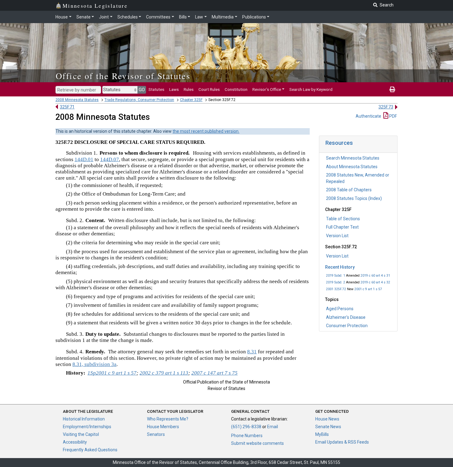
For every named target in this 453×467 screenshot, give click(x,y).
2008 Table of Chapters (349, 189)
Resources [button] (339, 143)
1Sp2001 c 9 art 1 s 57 (112, 373)
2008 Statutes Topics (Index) (354, 198)
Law (199, 16)
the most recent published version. (206, 131)
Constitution (236, 89)
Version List (337, 235)
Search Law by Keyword (311, 89)
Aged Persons (339, 308)
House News (327, 418)
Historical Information (84, 418)
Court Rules (209, 89)
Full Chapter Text (342, 227)
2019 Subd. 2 (335, 282)
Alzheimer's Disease (345, 317)
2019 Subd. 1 (335, 276)
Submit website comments (257, 443)
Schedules (127, 16)
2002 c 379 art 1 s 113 (164, 373)
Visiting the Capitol (81, 434)
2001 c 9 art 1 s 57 (368, 289)
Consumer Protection (347, 325)
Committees (158, 16)
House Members (163, 426)
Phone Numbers (247, 435)
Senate (83, 16)
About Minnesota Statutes (351, 166)
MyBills (322, 434)
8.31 (252, 352)
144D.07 (109, 159)
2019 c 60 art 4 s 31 (375, 276)
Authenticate (368, 116)
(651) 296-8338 (246, 426)
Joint (104, 16)
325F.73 (385, 106)
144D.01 (84, 159)
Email (272, 426)
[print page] (392, 89)
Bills (183, 16)
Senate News (328, 426)
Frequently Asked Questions (90, 449)
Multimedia (223, 16)
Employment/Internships (87, 426)
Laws (174, 89)
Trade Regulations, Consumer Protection (139, 100)
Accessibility (75, 442)
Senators (156, 434)
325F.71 (67, 106)
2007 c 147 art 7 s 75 (214, 373)
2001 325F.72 (336, 289)
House (61, 16)
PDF (392, 116)
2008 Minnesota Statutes (77, 100)
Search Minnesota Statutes (352, 158)
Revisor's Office (266, 89)
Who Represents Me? (167, 418)
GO (142, 89)
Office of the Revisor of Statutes (123, 76)
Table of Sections (343, 218)
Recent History (340, 267)
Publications (254, 16)
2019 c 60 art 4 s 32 (375, 282)
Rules (189, 89)
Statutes (156, 89)
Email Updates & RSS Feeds (342, 442)
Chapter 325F (191, 100)
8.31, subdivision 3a (94, 364)
